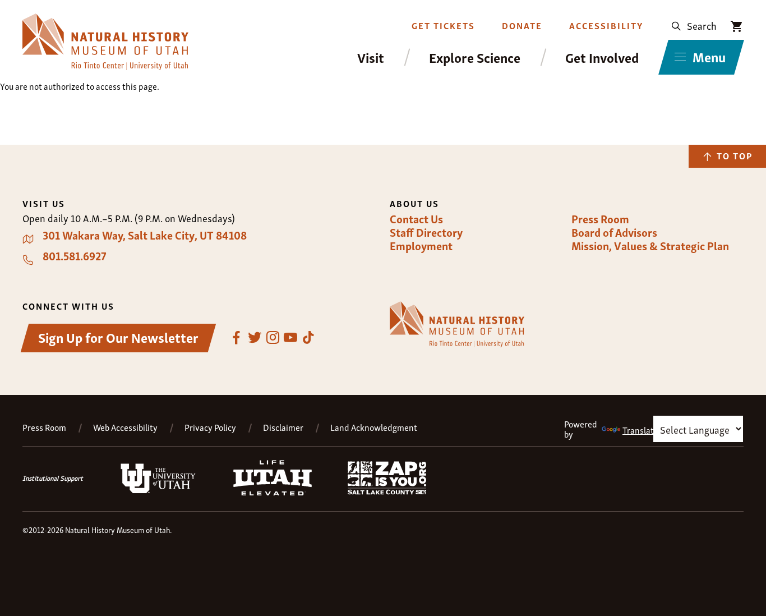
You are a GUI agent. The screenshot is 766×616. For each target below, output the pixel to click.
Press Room (600, 219)
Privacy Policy (210, 427)
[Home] (105, 41)
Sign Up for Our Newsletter (118, 337)
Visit (370, 57)
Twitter (255, 338)
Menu (709, 56)
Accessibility (606, 25)
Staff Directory (426, 232)
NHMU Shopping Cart (737, 26)
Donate (522, 25)
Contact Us (416, 219)
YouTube (290, 338)
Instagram (273, 338)
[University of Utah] (158, 491)
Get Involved (602, 57)
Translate (640, 429)
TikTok (308, 338)
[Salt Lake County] (387, 491)
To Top (735, 155)
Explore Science (474, 57)
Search (702, 25)
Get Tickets (443, 25)
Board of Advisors (614, 232)
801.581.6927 (75, 256)
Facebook (237, 338)
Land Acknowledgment (373, 427)
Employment (421, 245)
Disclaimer (283, 427)
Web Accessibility (125, 427)
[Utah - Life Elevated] (272, 492)
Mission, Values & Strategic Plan (650, 245)
